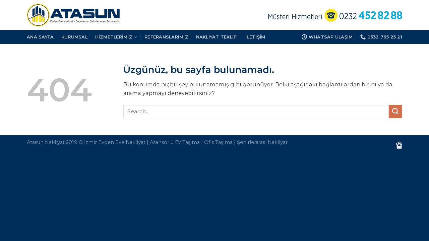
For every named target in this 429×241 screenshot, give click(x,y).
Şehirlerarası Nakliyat (262, 142)
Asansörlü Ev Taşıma (175, 142)
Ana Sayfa (40, 36)
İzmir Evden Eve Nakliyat (114, 142)
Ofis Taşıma (218, 142)
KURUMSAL (74, 36)
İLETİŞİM (255, 36)
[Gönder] (395, 111)
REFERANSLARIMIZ (166, 36)
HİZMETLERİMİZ (113, 36)
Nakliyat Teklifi (217, 36)
